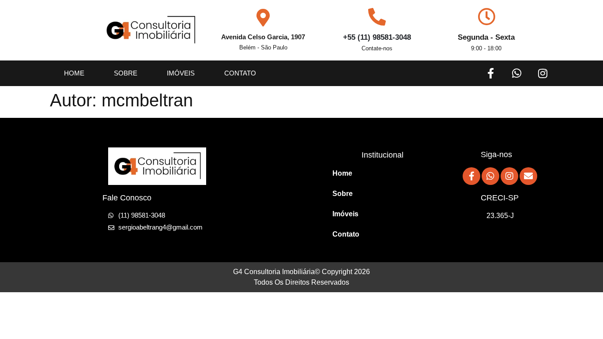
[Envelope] (528, 176)
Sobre (125, 73)
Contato (240, 73)
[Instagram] (542, 73)
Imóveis (181, 73)
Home (74, 73)
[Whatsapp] (516, 73)
